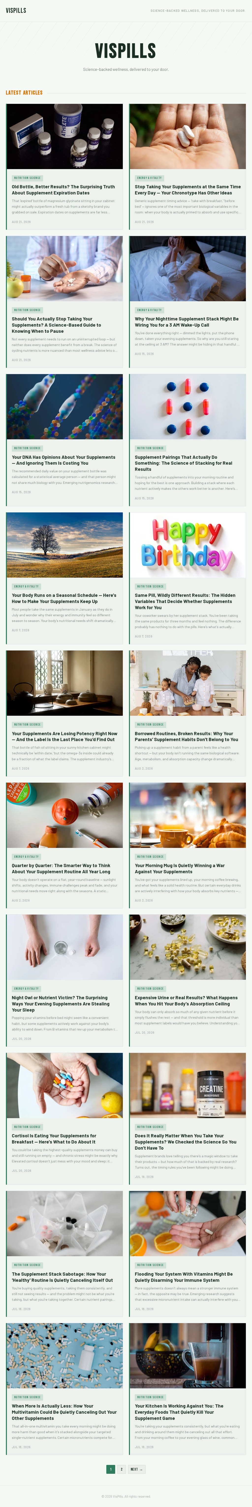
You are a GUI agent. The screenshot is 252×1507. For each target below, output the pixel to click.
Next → (137, 1469)
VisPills (16, 11)
